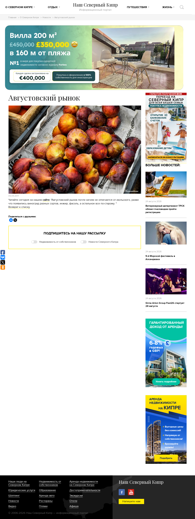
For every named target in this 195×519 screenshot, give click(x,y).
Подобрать (166, 458)
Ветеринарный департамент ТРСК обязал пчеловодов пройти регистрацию (164, 209)
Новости (47, 17)
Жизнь (167, 7)
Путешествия (137, 7)
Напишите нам (131, 501)
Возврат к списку (19, 207)
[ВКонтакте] (11, 220)
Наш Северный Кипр (95, 6)
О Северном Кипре (19, 7)
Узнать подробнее (166, 381)
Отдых (53, 7)
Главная (12, 17)
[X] (15, 220)
